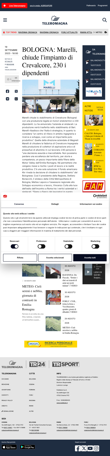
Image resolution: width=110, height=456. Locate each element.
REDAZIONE (10, 64)
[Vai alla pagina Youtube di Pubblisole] (90, 450)
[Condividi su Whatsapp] (16, 99)
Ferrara (32, 389)
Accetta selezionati (55, 257)
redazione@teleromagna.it (10, 430)
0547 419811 (8, 427)
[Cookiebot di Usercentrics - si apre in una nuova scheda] (95, 196)
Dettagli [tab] (55, 204)
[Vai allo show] (94, 93)
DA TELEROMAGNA (100, 51)
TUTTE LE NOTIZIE (99, 108)
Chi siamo (5, 379)
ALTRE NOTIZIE (89, 108)
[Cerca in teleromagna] (104, 20)
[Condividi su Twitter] (16, 91)
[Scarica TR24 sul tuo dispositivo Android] (27, 447)
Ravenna (32, 400)
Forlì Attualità (69, 32)
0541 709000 (63, 427)
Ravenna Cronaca (27, 32)
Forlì (31, 395)
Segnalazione (8, 411)
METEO (99, 32)
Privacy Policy (7, 400)
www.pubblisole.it (62, 403)
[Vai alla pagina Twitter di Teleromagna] (84, 448)
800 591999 (35, 430)
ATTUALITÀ (8, 61)
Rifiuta (20, 257)
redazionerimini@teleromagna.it (67, 430)
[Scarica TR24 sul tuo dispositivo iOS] (9, 447)
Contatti (5, 395)
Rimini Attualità (88, 32)
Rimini (31, 406)
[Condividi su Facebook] (7, 91)
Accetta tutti (90, 257)
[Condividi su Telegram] (7, 99)
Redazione (5, 384)
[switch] (41, 246)
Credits (4, 406)
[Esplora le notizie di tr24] (5, 20)
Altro (31, 411)
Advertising (6, 389)
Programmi (102, 5)
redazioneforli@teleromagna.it (94, 430)
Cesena (31, 384)
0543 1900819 (91, 427)
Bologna (32, 379)
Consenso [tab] (19, 204)
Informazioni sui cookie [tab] (91, 204)
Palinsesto (91, 5)
